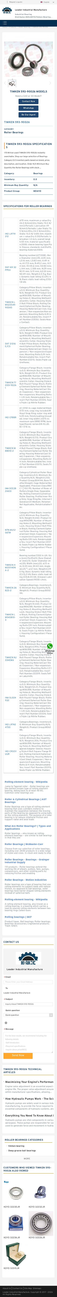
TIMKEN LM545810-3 (10, 617)
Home (5, 27)
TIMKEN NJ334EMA (11, 659)
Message (9, 1029)
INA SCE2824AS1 (10, 490)
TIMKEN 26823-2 (11, 589)
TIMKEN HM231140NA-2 (10, 568)
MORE (27, 1158)
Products (12, 27)
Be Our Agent (29, 115)
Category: (9, 173)
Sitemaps (37, 1288)
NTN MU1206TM (10, 531)
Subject (8, 999)
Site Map (28, 1288)
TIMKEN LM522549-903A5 (10, 305)
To (7, 988)
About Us (7, 1288)
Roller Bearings (25, 27)
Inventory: (9, 179)
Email (7, 977)
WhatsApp (28, 108)
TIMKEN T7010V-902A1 (10, 385)
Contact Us (18, 1288)
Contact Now (28, 101)
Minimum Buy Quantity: (16, 185)
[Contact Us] (50, 648)
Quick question (13, 1010)
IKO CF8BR (10, 417)
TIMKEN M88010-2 (10, 449)
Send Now (18, 1055)
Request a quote (15, 2)
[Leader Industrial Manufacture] (7, 10)
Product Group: (12, 191)
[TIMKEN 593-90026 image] (28, 60)
